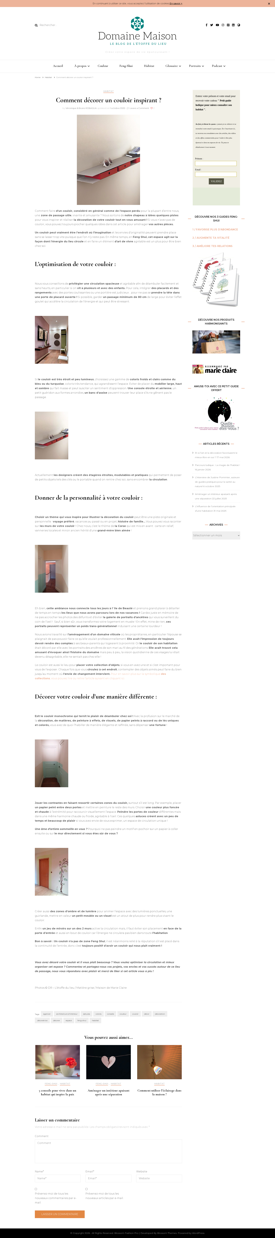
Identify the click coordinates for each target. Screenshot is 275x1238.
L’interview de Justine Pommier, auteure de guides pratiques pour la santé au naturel (217, 482)
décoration (160, 1014)
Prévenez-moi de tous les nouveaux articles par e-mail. (104, 1196)
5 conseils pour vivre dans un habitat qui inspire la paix (57, 1092)
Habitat (149, 66)
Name (39, 1171)
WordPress (198, 1233)
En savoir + (176, 3)
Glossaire (172, 66)
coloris (98, 1014)
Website (141, 1171)
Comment (42, 1136)
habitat (95, 1020)
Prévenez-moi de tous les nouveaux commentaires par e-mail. (55, 1198)
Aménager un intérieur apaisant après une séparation (108, 1092)
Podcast (217, 66)
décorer (56, 1020)
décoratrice (42, 1020)
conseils (110, 1014)
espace (69, 1020)
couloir (135, 1014)
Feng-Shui (126, 66)
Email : (198, 169)
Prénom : (199, 158)
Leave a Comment (139, 108)
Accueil (58, 66)
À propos (80, 66)
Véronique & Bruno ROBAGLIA (81, 108)
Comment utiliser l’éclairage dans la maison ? (159, 1092)
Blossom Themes (167, 1233)
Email (89, 1171)
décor (146, 1014)
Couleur (103, 66)
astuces (86, 1014)
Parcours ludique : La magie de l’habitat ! (217, 465)
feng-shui (82, 1020)
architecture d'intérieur (67, 1014)
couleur (123, 1014)
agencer (47, 1014)
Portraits (195, 66)
